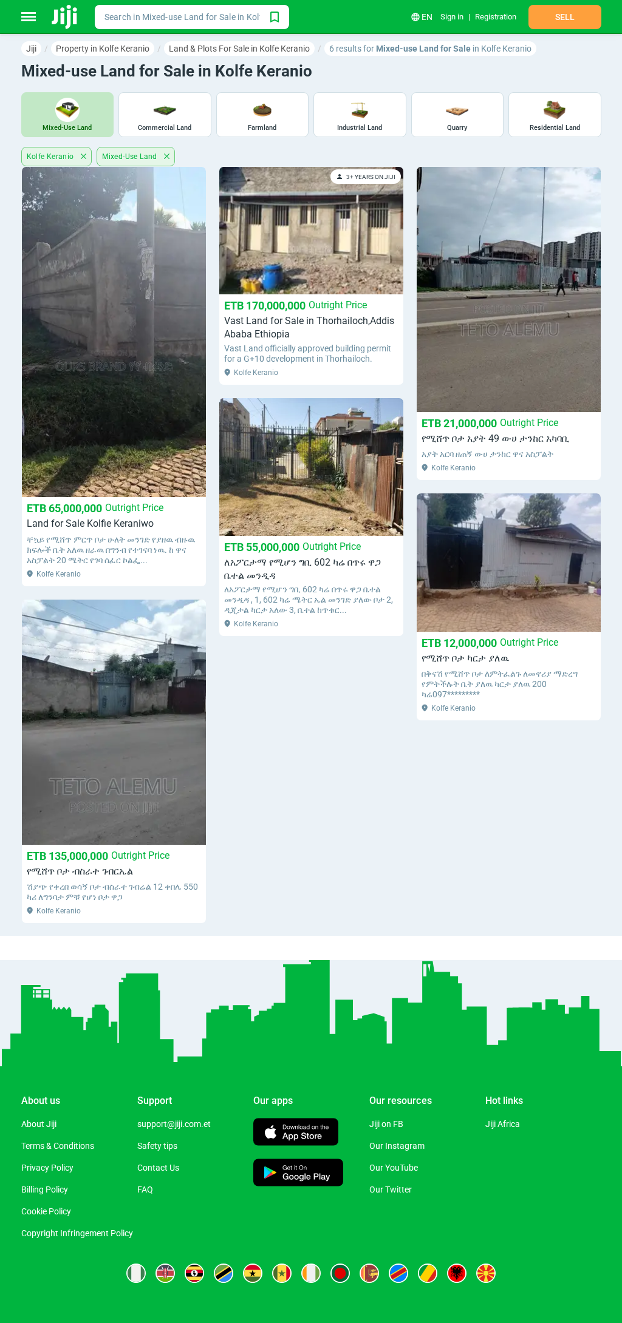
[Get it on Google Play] (298, 1174)
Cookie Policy (46, 1211)
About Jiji (38, 1124)
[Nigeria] (136, 1273)
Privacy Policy (47, 1167)
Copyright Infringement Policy (77, 1233)
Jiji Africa (502, 1124)
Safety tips (157, 1146)
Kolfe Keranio (52, 156)
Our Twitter (390, 1189)
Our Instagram (397, 1146)
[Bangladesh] (340, 1273)
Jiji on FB (386, 1124)
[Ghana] (252, 1273)
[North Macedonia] (486, 1273)
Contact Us (158, 1167)
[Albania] (456, 1273)
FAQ (145, 1189)
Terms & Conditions (57, 1146)
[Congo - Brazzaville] (427, 1273)
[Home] (65, 17)
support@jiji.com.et (174, 1124)
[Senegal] (282, 1273)
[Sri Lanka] (369, 1273)
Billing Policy (44, 1189)
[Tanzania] (223, 1273)
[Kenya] (165, 1273)
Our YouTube (393, 1167)
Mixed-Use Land (130, 156)
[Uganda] (194, 1273)
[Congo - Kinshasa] (398, 1273)
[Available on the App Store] (295, 1133)
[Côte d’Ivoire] (311, 1273)
